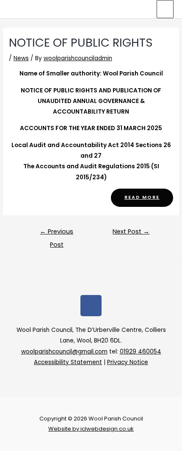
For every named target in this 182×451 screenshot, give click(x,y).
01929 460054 (140, 352)
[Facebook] (91, 305)
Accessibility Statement (68, 362)
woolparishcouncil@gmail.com (64, 352)
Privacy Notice (127, 362)
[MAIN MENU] (165, 9)
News (21, 58)
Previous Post (56, 233)
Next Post (131, 231)
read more (142, 197)
